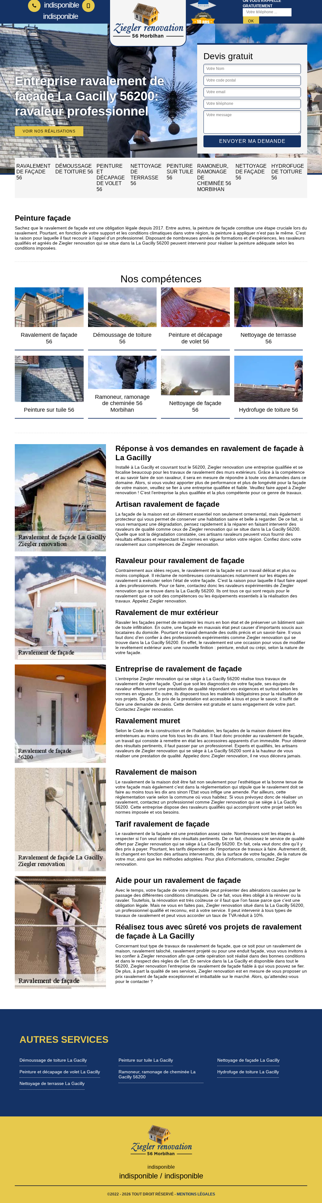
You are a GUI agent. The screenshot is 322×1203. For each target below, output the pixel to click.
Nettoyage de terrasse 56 (146, 174)
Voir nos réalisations (49, 131)
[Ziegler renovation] (161, 1139)
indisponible (60, 5)
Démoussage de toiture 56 (74, 168)
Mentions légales (196, 1194)
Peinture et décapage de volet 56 (111, 177)
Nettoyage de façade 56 (251, 171)
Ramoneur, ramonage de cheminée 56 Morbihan (214, 177)
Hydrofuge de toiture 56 (287, 171)
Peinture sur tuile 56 (180, 171)
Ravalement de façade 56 (33, 171)
